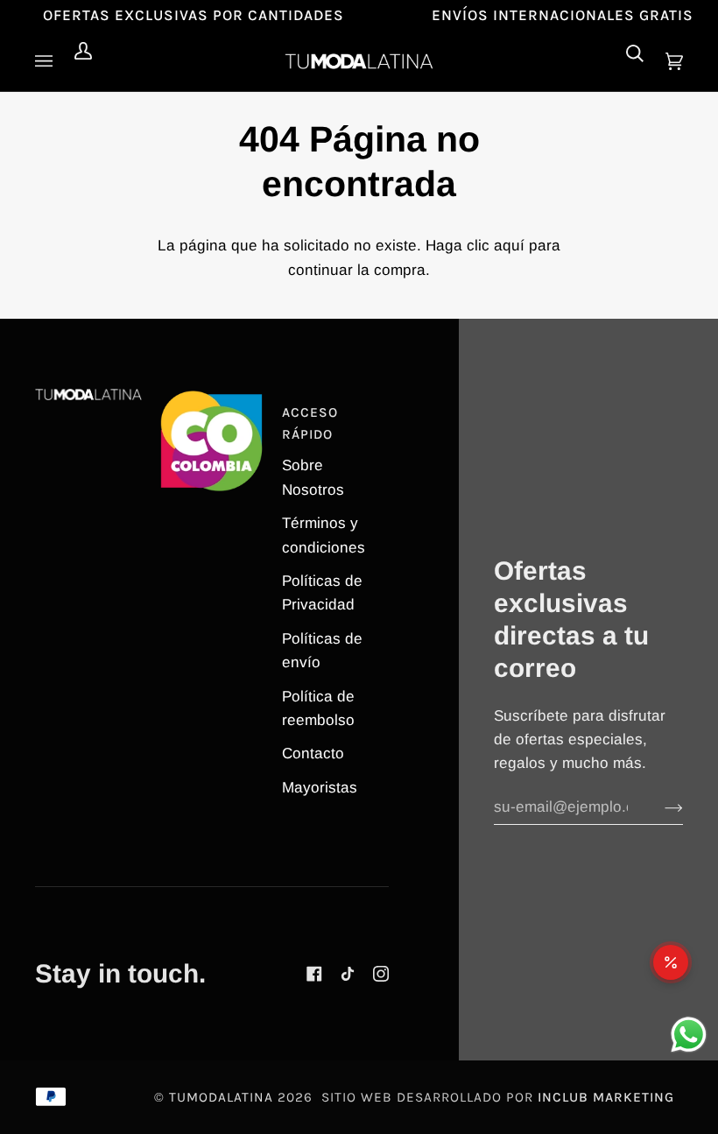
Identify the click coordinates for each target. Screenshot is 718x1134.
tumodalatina (221, 1097)
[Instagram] (381, 974)
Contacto (313, 753)
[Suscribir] (660, 807)
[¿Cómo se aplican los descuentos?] (670, 962)
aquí (509, 245)
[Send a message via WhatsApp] (688, 1034)
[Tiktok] (347, 974)
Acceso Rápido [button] (310, 423)
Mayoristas (319, 787)
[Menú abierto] (48, 61)
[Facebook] (314, 974)
